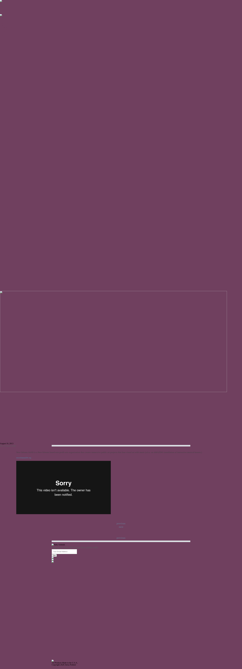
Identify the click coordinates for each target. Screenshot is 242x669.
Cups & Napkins (6, 132)
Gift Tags (3, 37)
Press (54, 592)
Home (2, 181)
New (2, 17)
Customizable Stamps (8, 76)
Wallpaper (4, 59)
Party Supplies (5, 53)
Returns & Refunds (59, 604)
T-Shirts (3, 140)
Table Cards (5, 138)
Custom (3, 7)
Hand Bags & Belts (8, 195)
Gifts (2, 241)
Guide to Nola (57, 590)
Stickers (3, 104)
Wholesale (4, 5)
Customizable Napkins (9, 70)
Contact (55, 600)
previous (121, 537)
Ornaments (4, 61)
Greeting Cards (6, 165)
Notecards (4, 158)
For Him (3, 120)
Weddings (56, 580)
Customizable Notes (8, 154)
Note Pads (4, 169)
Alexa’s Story (57, 584)
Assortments (5, 90)
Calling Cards (5, 35)
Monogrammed (6, 161)
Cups (2, 66)
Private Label (5, 9)
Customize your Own (8, 150)
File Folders (4, 98)
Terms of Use (57, 610)
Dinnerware (4, 64)
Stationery (4, 152)
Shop (54, 564)
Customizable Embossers (10, 78)
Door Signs (4, 49)
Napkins (3, 68)
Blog (54, 594)
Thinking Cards (6, 96)
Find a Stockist (58, 602)
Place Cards (4, 55)
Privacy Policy (57, 608)
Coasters (3, 74)
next (121, 526)
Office (2, 215)
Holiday (3, 41)
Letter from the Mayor (60, 586)
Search (2, 3)
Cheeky (3, 156)
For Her (3, 118)
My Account (11, 3)
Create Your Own (7, 27)
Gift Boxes (4, 126)
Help (54, 598)
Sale (1, 29)
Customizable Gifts (7, 112)
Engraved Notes (6, 163)
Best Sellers (56, 566)
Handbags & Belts (7, 57)
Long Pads (4, 86)
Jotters (2, 39)
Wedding (3, 11)
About (2, 31)
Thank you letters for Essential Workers (67, 596)
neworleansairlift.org (23, 458)
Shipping (55, 606)
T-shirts (3, 51)
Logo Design (5, 13)
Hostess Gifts (5, 114)
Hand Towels (5, 72)
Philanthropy (57, 588)
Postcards (4, 167)
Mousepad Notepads (8, 33)
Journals (3, 102)
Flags (2, 47)
